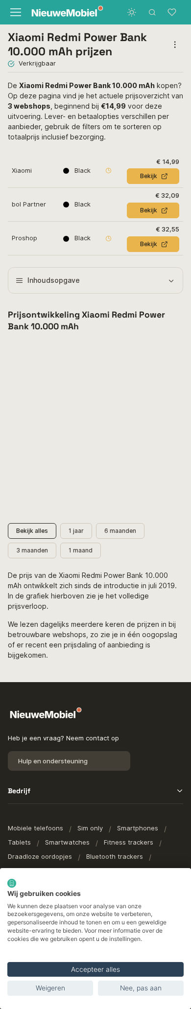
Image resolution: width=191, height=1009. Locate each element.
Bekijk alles (32, 530)
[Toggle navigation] (15, 12)
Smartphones (137, 828)
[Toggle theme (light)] (131, 12)
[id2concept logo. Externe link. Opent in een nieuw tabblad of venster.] (11, 883)
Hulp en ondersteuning (53, 761)
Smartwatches (67, 842)
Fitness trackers (128, 842)
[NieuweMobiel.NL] (60, 12)
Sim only (90, 828)
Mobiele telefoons (35, 828)
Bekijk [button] (148, 176)
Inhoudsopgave (53, 280)
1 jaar (76, 530)
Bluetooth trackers (114, 856)
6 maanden (120, 530)
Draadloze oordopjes (40, 856)
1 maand (81, 550)
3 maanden (32, 550)
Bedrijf (19, 790)
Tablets (19, 842)
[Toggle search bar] (152, 12)
